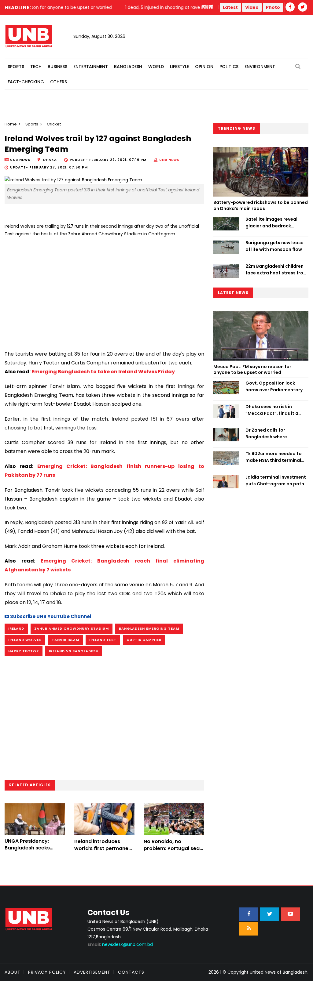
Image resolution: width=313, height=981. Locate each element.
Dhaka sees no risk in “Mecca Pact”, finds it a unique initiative (271, 410)
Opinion (204, 66)
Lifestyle (179, 66)
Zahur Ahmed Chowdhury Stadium (71, 628)
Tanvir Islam (65, 639)
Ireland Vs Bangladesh (73, 651)
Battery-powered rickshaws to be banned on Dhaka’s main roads (260, 205)
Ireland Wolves (25, 639)
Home (11, 124)
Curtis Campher (144, 639)
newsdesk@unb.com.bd (120, 944)
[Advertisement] (104, 291)
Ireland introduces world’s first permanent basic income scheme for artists (104, 851)
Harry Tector (23, 651)
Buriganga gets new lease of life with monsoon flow (274, 246)
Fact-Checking (26, 82)
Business (57, 66)
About (12, 972)
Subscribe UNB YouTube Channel (50, 616)
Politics (228, 66)
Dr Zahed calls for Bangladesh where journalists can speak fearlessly (269, 433)
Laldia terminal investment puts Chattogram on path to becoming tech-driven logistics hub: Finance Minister (275, 480)
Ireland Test (102, 639)
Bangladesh (128, 66)
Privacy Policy (47, 972)
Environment (260, 66)
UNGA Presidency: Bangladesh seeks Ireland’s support (27, 848)
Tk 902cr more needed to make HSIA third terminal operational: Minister (273, 457)
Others (58, 82)
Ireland (16, 628)
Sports (16, 66)
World (156, 66)
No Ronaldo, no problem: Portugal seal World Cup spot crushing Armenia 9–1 (172, 851)
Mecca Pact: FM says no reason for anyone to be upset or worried (252, 370)
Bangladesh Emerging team (149, 628)
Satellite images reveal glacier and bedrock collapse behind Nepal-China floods (271, 223)
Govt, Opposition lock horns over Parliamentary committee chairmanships (275, 386)
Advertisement (92, 972)
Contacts (131, 972)
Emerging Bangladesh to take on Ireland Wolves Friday (103, 371)
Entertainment (90, 66)
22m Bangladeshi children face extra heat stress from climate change (276, 270)
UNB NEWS (169, 159)
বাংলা (208, 7)
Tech (36, 66)
